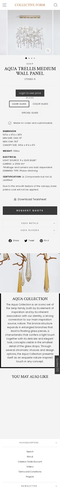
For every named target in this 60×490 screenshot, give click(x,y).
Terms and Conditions (30, 471)
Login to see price (30, 93)
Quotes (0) (57, 364)
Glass (30, 98)
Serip (30, 64)
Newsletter (29, 486)
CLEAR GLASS (19, 103)
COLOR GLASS (40, 103)
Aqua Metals (29, 223)
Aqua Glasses (30, 230)
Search (30, 451)
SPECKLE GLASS (30, 112)
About (30, 456)
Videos (30, 466)
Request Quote (30, 210)
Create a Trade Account (30, 461)
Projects (30, 476)
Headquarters (29, 442)
